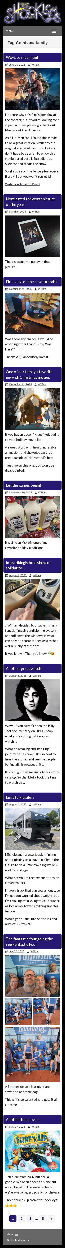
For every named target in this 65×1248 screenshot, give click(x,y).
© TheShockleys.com (18, 1240)
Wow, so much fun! (22, 57)
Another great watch (23, 668)
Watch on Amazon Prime (22, 184)
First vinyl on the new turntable (32, 281)
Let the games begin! (23, 485)
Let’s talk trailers (20, 797)
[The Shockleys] (32, 24)
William (35, 64)
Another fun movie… (23, 1119)
